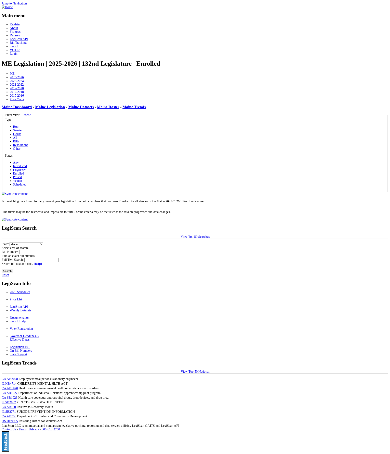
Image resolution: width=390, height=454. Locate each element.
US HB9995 (10, 421)
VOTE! (15, 50)
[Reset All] (27, 115)
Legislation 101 (20, 347)
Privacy (34, 429)
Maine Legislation (50, 107)
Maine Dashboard (17, 107)
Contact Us (9, 429)
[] (38, 263)
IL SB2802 (9, 402)
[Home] (7, 7)
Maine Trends (134, 107)
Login (13, 53)
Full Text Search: (13, 259)
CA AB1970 (10, 388)
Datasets (15, 35)
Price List (16, 299)
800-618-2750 (51, 429)
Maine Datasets (81, 107)
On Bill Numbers (21, 350)
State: (6, 244)
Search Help (18, 321)
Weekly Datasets (20, 310)
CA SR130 (9, 407)
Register (15, 24)
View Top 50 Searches (195, 236)
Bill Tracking (18, 42)
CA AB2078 (10, 379)
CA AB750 (9, 416)
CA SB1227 (9, 393)
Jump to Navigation (14, 3)
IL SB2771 (9, 411)
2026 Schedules (20, 292)
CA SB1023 (9, 397)
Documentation (19, 317)
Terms (23, 429)
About (14, 28)
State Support (18, 354)
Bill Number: (10, 251)
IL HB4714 (9, 383)
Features (15, 31)
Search (14, 46)
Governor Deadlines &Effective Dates (24, 337)
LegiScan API (19, 39)
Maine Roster (108, 107)
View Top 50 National (195, 371)
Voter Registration (21, 328)
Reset (5, 275)
